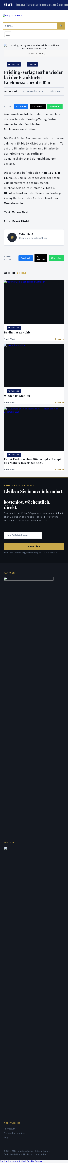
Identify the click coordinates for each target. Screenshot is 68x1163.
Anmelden (34, 546)
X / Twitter (37, 106)
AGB (6, 1137)
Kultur (32, 64)
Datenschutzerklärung (15, 1133)
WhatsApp (55, 106)
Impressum (9, 1128)
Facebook (21, 106)
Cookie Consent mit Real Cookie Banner (21, 1161)
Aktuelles (13, 64)
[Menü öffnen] (7, 34)
